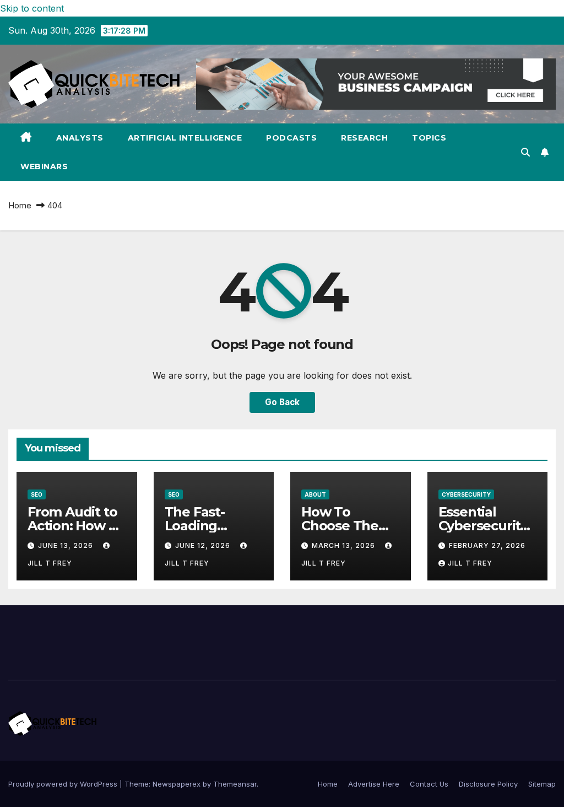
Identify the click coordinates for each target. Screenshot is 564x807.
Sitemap (542, 783)
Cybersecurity (466, 494)
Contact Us (429, 783)
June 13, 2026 (66, 545)
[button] (525, 152)
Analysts (80, 138)
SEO (36, 494)
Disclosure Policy (488, 783)
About (315, 494)
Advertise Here (373, 783)
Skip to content (32, 8)
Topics (429, 138)
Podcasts (291, 138)
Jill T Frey (470, 563)
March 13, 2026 (344, 545)
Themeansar (235, 783)
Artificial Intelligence (185, 138)
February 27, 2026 (487, 545)
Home (19, 205)
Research (364, 138)
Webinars (44, 166)
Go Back (282, 402)
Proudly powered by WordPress (64, 783)
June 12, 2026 (203, 545)
